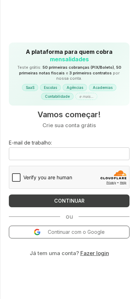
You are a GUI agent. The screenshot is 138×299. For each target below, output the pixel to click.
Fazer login (94, 253)
